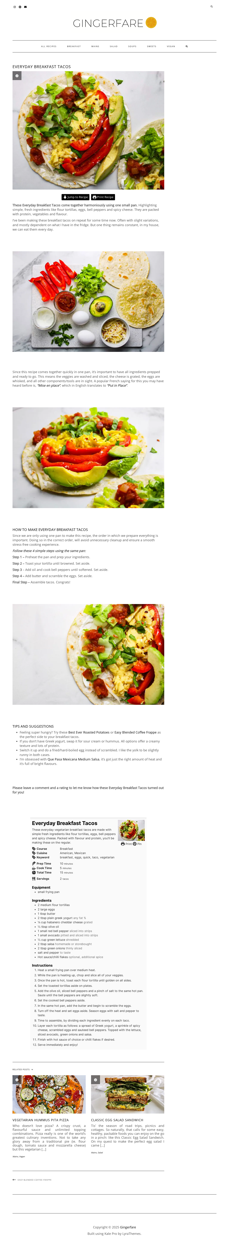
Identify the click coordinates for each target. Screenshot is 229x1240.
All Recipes (49, 46)
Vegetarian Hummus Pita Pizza (41, 1120)
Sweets (151, 46)
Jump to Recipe (77, 197)
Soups (132, 46)
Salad (114, 46)
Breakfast (74, 46)
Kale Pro (110, 1233)
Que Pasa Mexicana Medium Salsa (73, 759)
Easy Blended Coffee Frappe (135, 732)
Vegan (171, 46)
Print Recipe (104, 197)
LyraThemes (131, 1233)
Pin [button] (139, 844)
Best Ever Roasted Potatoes (88, 732)
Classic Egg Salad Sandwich (117, 1120)
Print (128, 844)
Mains (95, 46)
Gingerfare (128, 1227)
